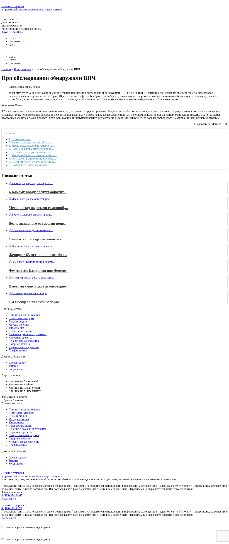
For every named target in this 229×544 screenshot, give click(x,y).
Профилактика (18, 350)
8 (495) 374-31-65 (12, 31)
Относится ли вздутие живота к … (32, 152)
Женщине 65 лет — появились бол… (34, 155)
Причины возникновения (24, 314)
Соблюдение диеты (20, 331)
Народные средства (20, 337)
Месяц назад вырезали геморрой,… (33, 145)
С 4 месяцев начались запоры (29, 164)
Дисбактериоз (17, 362)
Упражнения (16, 327)
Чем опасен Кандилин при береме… (33, 158)
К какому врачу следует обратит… (32, 142)
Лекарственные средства (24, 340)
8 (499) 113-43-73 (11, 508)
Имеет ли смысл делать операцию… (33, 161)
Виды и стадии (18, 321)
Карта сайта (8, 498)
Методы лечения (19, 324)
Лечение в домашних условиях (28, 334)
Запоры (13, 365)
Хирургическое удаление (24, 347)
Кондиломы (16, 369)
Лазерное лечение (19, 343)
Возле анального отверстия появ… (32, 148)
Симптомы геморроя (21, 318)
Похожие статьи (21, 139)
